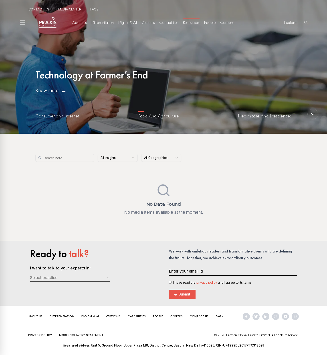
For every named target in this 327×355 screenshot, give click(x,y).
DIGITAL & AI (90, 316)
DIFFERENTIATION (62, 316)
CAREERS (176, 316)
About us (79, 22)
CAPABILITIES (137, 316)
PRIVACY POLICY (40, 335)
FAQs (94, 9)
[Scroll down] (312, 114)
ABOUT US (35, 316)
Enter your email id (186, 271)
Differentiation (102, 22)
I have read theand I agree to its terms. (212, 282)
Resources (191, 22)
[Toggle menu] (22, 22)
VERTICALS (113, 316)
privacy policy (206, 282)
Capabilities (168, 22)
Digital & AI (127, 22)
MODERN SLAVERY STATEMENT (81, 335)
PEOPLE (158, 316)
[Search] (306, 22)
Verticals (148, 22)
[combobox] (118, 158)
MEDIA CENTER (69, 9)
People (210, 22)
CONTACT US (38, 9)
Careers (227, 22)
